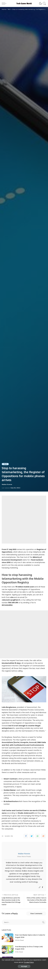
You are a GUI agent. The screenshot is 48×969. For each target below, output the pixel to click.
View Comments (36, 913)
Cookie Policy (29, 962)
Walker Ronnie (7, 484)
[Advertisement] (24, 520)
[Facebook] (26, 836)
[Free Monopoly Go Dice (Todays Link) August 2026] (7, 949)
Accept (24, 966)
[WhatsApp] (37, 836)
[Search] (44, 3)
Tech (5, 464)
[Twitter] (31, 836)
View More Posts (24, 856)
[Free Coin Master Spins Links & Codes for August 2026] (7, 937)
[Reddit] (43, 836)
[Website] (39, 887)
